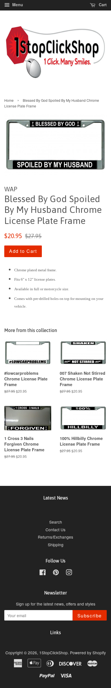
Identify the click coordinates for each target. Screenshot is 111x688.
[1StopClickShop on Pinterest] (56, 573)
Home (9, 100)
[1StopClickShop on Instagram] (69, 573)
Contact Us (55, 529)
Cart (102, 4)
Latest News (55, 497)
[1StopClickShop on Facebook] (42, 573)
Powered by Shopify (88, 652)
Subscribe (89, 615)
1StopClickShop (53, 652)
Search (55, 522)
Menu (17, 4)
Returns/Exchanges (55, 537)
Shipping (55, 544)
